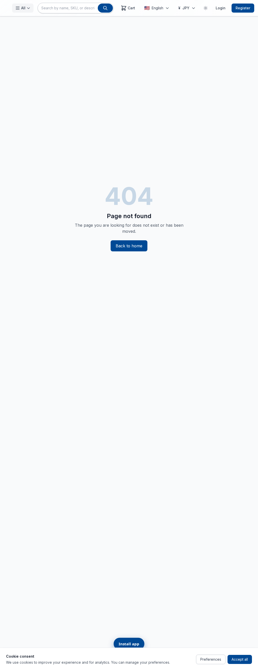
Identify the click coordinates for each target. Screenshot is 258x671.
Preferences (210, 659)
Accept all (240, 659)
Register (243, 8)
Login (220, 8)
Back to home (129, 245)
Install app (129, 643)
